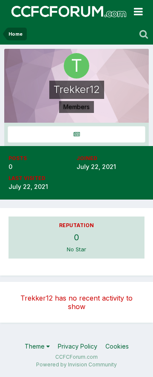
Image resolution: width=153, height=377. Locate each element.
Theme (35, 346)
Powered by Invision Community (76, 364)
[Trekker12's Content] (76, 134)
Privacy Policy (77, 346)
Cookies (117, 346)
